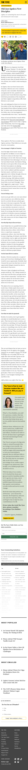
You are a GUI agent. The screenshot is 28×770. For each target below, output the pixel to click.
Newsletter (4, 735)
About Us (3, 733)
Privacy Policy (5, 748)
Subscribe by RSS (6, 764)
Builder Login (5, 762)
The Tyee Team (5, 737)
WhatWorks (17, 748)
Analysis (16, 735)
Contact (3, 739)
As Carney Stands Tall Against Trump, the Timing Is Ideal (13, 631)
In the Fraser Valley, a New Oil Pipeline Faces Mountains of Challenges (13, 649)
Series (16, 746)
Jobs (2, 746)
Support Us (4, 755)
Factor (18, 352)
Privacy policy (3, 539)
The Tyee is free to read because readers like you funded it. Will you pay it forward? (13, 389)
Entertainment (6, 5)
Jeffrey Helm (4, 20)
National (16, 739)
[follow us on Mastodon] (10, 37)
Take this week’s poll (14, 718)
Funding (3, 741)
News (15, 733)
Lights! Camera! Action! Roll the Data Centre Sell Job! (14, 681)
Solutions (16, 741)
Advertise (3, 744)
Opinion (16, 744)
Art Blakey (22, 71)
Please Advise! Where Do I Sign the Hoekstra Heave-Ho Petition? (13, 672)
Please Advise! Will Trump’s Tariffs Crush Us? (12, 640)
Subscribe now (14, 537)
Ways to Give (4, 752)
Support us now (8, 518)
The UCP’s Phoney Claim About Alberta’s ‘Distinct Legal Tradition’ (14, 691)
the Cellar (21, 124)
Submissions (4, 750)
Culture (16, 737)
